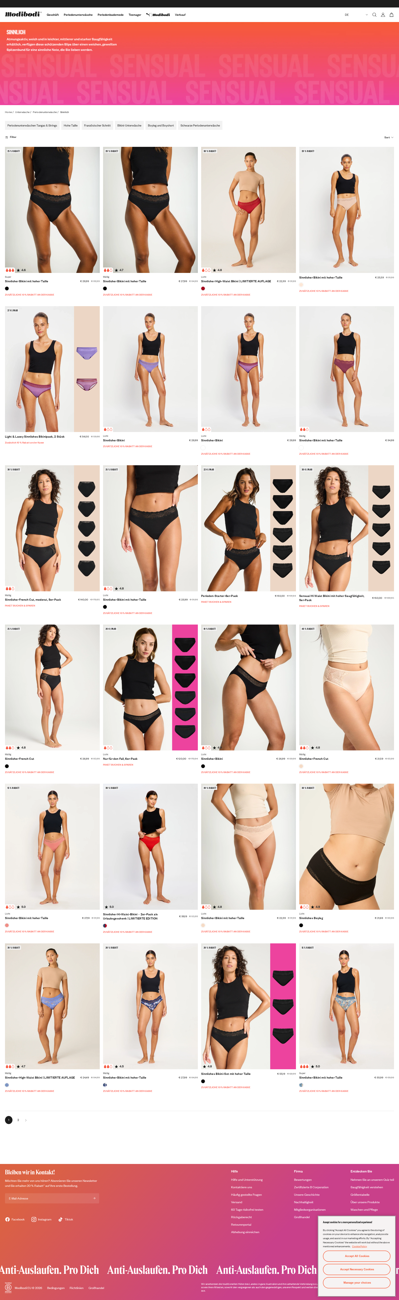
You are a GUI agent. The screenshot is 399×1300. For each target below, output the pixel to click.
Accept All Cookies (357, 1256)
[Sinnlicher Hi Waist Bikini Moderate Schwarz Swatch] (105, 288)
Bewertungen (303, 1180)
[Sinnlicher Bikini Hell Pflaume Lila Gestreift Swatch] (203, 448)
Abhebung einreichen (245, 1232)
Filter (13, 137)
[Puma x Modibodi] (160, 15)
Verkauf (180, 14)
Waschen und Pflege (364, 1210)
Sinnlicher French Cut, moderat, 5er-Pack (33, 599)
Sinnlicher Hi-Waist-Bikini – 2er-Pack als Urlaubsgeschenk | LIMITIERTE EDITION (130, 916)
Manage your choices (357, 1282)
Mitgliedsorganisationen (310, 1210)
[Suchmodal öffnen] (374, 14)
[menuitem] (160, 15)
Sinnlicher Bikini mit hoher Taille (26, 281)
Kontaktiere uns (241, 1187)
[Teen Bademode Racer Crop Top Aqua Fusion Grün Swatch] (301, 285)
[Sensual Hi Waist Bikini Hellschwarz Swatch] (105, 607)
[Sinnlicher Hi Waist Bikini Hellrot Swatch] (203, 288)
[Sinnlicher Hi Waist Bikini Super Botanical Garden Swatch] (301, 1085)
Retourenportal (241, 1224)
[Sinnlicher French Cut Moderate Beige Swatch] (301, 766)
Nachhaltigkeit (303, 1202)
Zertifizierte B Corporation (311, 1187)
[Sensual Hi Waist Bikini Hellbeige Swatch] (203, 925)
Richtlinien (77, 1288)
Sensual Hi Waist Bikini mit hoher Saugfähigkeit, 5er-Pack (331, 598)
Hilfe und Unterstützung (247, 1180)
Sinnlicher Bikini (114, 440)
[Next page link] (25, 1119)
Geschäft (53, 14)
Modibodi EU (23, 1288)
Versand (236, 1202)
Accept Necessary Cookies (357, 1269)
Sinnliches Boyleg (311, 918)
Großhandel (302, 1217)
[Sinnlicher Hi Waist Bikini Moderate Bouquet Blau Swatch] (7, 1085)
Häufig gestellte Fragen (246, 1195)
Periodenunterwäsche (78, 14)
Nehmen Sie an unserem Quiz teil (372, 1180)
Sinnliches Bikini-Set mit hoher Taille (226, 1073)
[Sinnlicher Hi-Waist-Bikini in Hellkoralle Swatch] (7, 925)
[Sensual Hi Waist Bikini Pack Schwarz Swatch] (203, 1081)
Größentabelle (360, 1195)
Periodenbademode (111, 14)
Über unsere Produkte (365, 1202)
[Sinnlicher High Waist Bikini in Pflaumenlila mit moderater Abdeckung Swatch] (301, 448)
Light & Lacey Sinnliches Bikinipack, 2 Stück (35, 436)
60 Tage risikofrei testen (247, 1210)
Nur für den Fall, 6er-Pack (120, 758)
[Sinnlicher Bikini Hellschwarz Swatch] (203, 766)
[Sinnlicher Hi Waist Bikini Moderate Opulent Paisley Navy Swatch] (105, 1085)
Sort (387, 137)
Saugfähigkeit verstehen (367, 1187)
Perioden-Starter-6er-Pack (219, 596)
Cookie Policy (359, 1246)
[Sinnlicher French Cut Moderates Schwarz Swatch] (7, 766)
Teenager (135, 14)
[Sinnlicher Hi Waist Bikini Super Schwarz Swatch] (7, 288)
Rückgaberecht (241, 1217)
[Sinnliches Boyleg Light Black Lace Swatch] (301, 925)
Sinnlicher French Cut (19, 758)
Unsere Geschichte (307, 1195)
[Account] (383, 14)
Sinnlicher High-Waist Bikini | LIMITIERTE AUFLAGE (236, 281)
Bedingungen (56, 1288)
